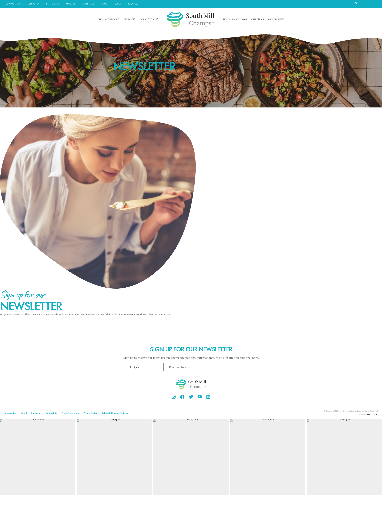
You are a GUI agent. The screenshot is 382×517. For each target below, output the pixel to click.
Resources (133, 4)
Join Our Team (13, 4)
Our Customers (149, 19)
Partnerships (52, 4)
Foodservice (10, 413)
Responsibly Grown (235, 19)
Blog (104, 4)
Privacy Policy (90, 413)
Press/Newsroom (70, 413)
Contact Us (33, 4)
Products (129, 19)
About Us (70, 4)
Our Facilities (276, 19)
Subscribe (240, 367)
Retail (24, 413)
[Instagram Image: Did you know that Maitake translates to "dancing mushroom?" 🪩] (344, 457)
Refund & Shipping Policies (115, 413)
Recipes (117, 4)
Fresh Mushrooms (108, 19)
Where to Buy (89, 4)
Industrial (36, 413)
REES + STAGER (372, 414)
